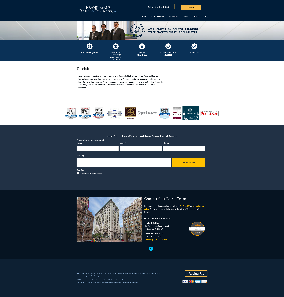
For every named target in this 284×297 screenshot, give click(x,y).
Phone (166, 143)
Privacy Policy (98, 282)
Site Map (89, 282)
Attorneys (173, 16)
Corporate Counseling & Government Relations (116, 56)
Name (79, 143)
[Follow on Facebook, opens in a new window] (151, 249)
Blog (186, 16)
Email (123, 143)
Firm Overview (157, 16)
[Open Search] (206, 17)
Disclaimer (81, 170)
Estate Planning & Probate (168, 53)
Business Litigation (89, 52)
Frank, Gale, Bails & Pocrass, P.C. (94, 280)
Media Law (194, 52)
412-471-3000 (158, 7)
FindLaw (135, 282)
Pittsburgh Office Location (156, 240)
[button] (282, 281)
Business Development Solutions (117, 282)
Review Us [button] (196, 273)
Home (143, 16)
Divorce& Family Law (142, 53)
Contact (196, 16)
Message (81, 155)
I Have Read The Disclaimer (91, 173)
